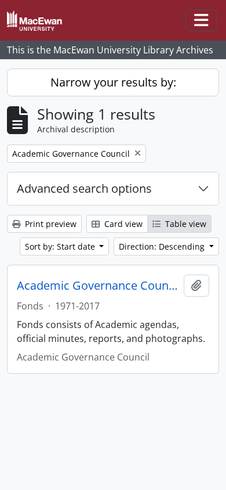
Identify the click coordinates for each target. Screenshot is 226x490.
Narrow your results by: (113, 82)
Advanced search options (84, 188)
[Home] (39, 20)
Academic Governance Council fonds (98, 286)
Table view (184, 223)
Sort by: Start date (61, 246)
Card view (122, 223)
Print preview (49, 223)
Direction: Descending (163, 246)
